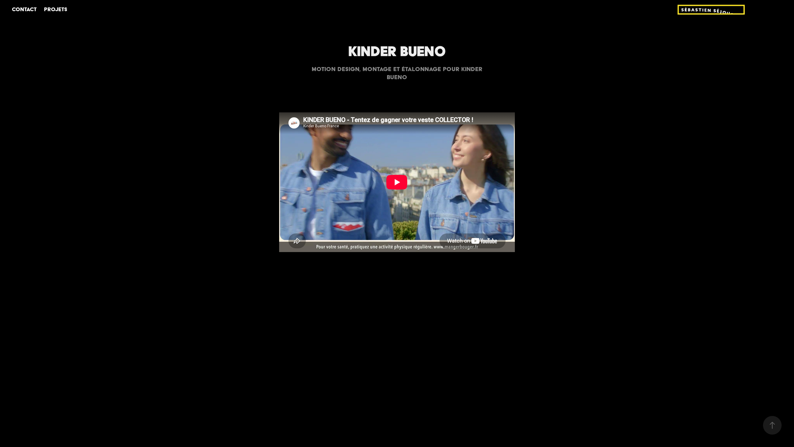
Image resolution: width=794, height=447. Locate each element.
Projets (55, 9)
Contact (24, 9)
